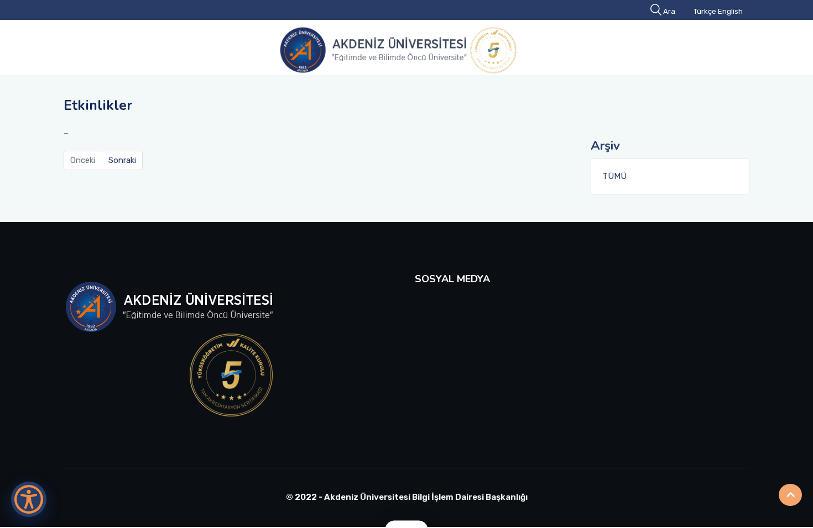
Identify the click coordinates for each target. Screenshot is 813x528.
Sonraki (122, 160)
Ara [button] (669, 11)
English (730, 11)
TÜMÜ (614, 176)
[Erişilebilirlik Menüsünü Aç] (28, 499)
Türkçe (705, 11)
